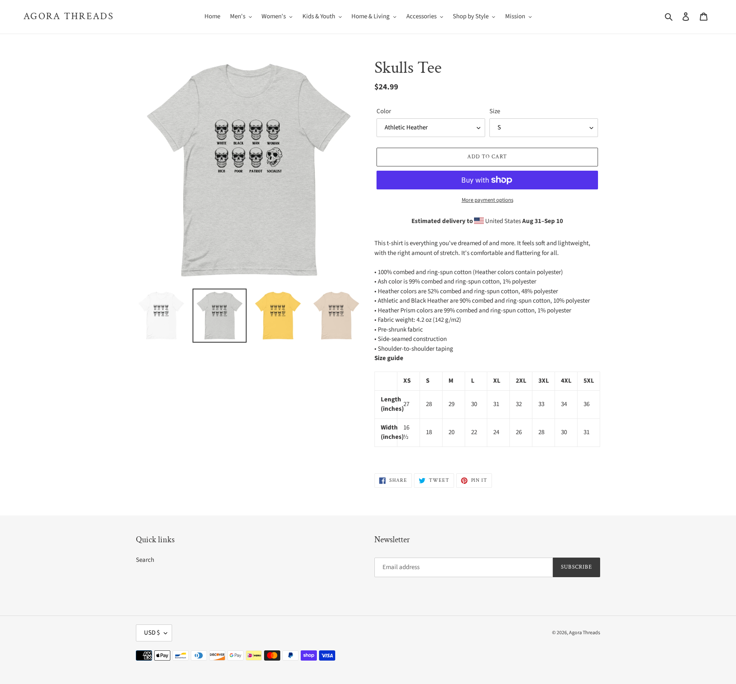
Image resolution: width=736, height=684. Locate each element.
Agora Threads (68, 17)
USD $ (152, 632)
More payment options (487, 200)
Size (494, 111)
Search (145, 559)
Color (384, 111)
